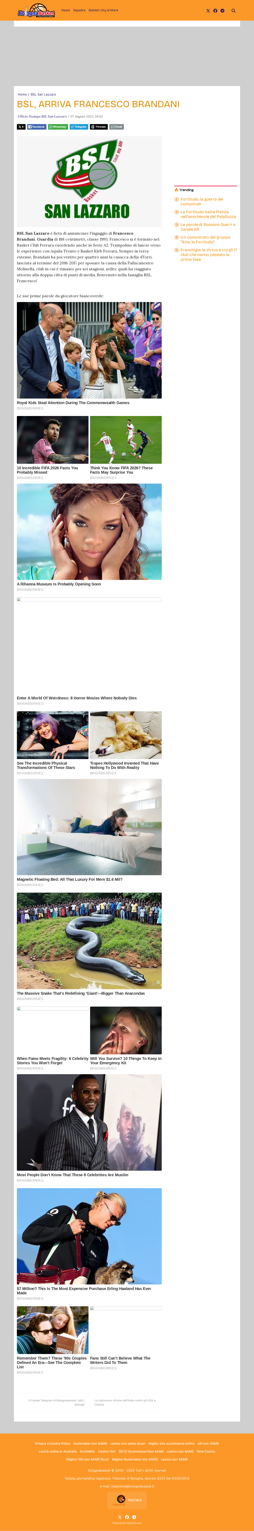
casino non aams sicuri (127, 1443)
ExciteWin (87, 1451)
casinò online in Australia (58, 1451)
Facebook (38, 126)
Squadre (79, 10)
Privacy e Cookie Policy (52, 1443)
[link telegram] (222, 10)
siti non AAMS (208, 1443)
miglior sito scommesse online (171, 1443)
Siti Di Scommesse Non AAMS (141, 1451)
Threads (100, 126)
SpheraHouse (133, 1522)
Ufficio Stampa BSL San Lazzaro (42, 116)
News (65, 10)
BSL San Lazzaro (43, 94)
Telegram (80, 126)
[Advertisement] (127, 56)
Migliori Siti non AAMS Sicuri (87, 1459)
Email (118, 126)
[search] (233, 10)
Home (22, 94)
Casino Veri (106, 1451)
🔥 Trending (184, 190)
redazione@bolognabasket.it (132, 1486)
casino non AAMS (180, 1451)
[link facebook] (215, 10)
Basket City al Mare (103, 10)
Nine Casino (206, 1451)
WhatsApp (59, 126)
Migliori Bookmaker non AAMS (135, 1459)
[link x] (208, 10)
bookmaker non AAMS (90, 1443)
